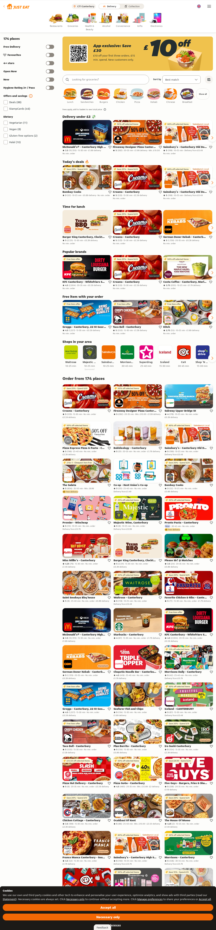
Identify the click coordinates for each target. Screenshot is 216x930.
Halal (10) (15, 142)
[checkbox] (70, 96)
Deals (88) (15, 102)
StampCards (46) (19, 108)
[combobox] (109, 80)
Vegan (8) (15, 129)
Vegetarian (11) (18, 122)
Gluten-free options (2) (23, 135)
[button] (16, 6)
